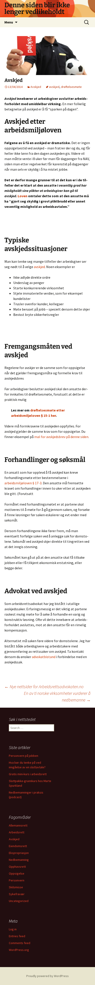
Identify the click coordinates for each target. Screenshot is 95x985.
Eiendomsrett (18, 846)
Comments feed (19, 943)
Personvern (16, 880)
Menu (8, 22)
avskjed (54, 87)
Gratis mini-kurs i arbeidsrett (28, 774)
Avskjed (35, 87)
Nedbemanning (19, 860)
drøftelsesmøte (71, 87)
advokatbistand (43, 657)
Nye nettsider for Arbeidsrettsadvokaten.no (44, 686)
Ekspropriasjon (19, 853)
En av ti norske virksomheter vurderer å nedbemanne (57, 696)
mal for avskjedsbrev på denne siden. (62, 437)
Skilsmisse (16, 887)
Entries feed (17, 936)
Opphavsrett (17, 867)
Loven (22, 196)
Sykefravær (17, 894)
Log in (13, 929)
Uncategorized (18, 901)
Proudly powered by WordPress (47, 976)
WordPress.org (19, 950)
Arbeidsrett (16, 832)
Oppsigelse (16, 873)
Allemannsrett (18, 825)
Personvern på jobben (23, 756)
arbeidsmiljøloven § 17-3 (23, 483)
